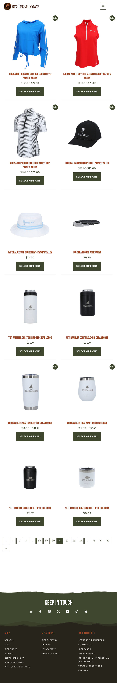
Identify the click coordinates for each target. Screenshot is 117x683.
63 (74, 540)
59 (46, 540)
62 (67, 540)
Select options (30, 91)
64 (81, 540)
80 (107, 540)
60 (53, 540)
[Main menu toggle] (103, 6)
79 (101, 540)
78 (94, 540)
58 (39, 540)
